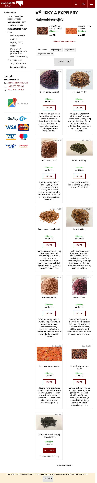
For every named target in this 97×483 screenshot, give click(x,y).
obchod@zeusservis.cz (18, 83)
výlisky (13, 46)
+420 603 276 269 (16, 89)
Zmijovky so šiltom (18, 67)
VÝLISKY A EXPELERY (17, 22)
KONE (10, 32)
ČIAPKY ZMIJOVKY (15, 60)
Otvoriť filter (64, 62)
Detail (49, 108)
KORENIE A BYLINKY (15, 25)
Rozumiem (48, 479)
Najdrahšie (69, 49)
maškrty (13, 39)
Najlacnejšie (56, 49)
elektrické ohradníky (19, 57)
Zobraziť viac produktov (63, 41)
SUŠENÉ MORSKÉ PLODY (17, 29)
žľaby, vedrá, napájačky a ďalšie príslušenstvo (18, 51)
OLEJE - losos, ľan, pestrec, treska (15, 17)
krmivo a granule (17, 35)
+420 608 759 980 (16, 86)
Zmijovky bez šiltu (18, 63)
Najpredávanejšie (45, 54)
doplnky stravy (16, 42)
